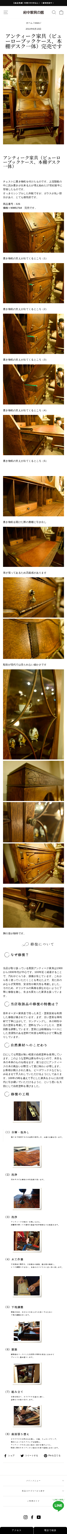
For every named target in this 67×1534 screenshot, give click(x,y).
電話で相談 (50, 1530)
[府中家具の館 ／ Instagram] (26, 1517)
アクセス (17, 1530)
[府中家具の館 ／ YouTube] (39, 1517)
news (37, 23)
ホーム (29, 23)
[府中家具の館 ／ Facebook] (32, 1517)
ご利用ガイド (33, 1501)
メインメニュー (33, 1481)
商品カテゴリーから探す (33, 1491)
